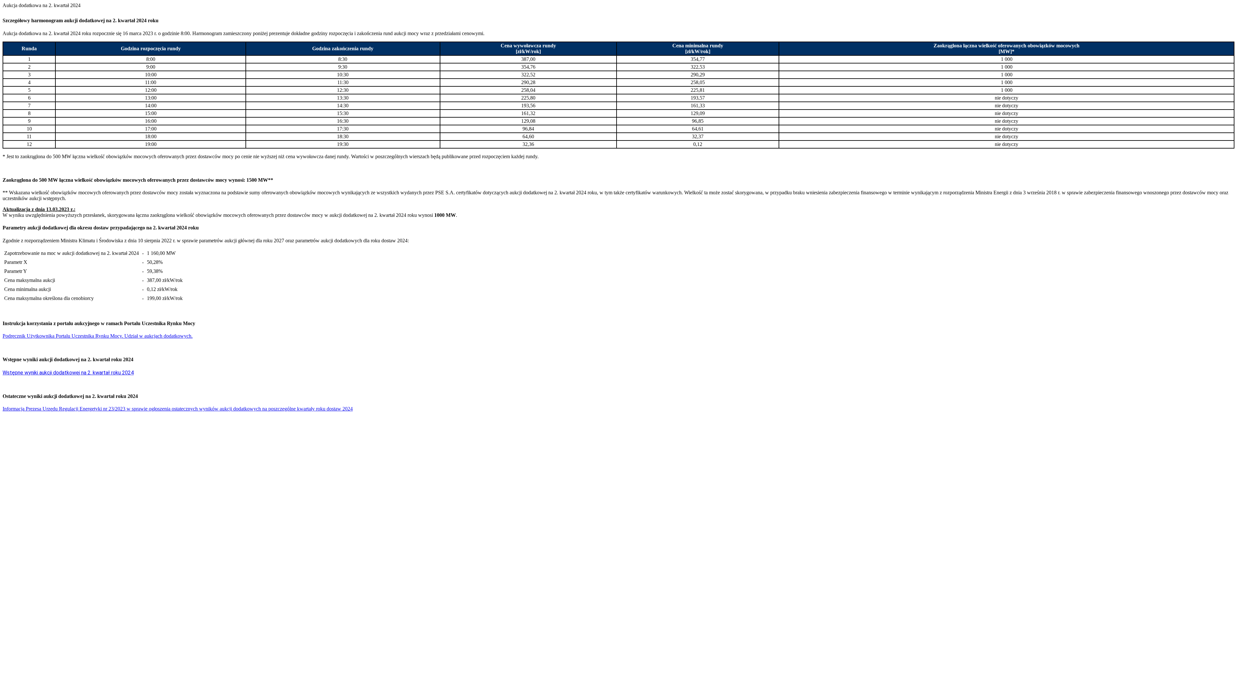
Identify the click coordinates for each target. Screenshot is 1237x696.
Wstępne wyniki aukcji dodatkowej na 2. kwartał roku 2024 (68, 373)
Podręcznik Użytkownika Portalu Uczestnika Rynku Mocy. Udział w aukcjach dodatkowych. (98, 336)
